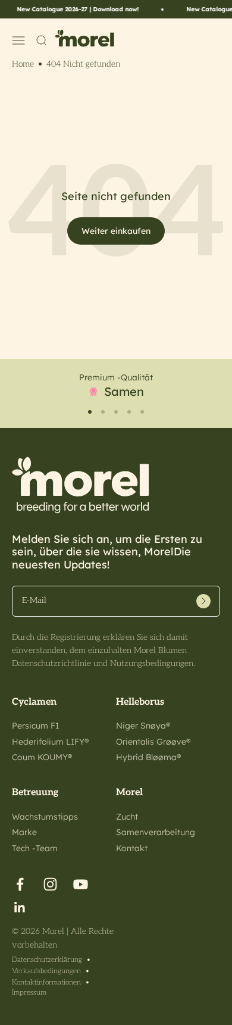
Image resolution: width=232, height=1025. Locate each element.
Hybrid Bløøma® (148, 757)
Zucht (127, 816)
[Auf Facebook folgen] (20, 884)
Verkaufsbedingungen (46, 971)
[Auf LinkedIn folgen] (20, 907)
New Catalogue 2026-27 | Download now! (75, 9)
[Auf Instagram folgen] (50, 884)
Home (23, 64)
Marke (24, 832)
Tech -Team (35, 848)
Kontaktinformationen (46, 982)
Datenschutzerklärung (47, 960)
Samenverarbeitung (155, 832)
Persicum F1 (35, 725)
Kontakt (132, 848)
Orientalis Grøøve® (153, 741)
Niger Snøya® (143, 725)
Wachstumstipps (45, 816)
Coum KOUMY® (42, 757)
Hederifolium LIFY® (50, 741)
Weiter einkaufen (116, 231)
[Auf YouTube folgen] (81, 884)
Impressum (29, 992)
